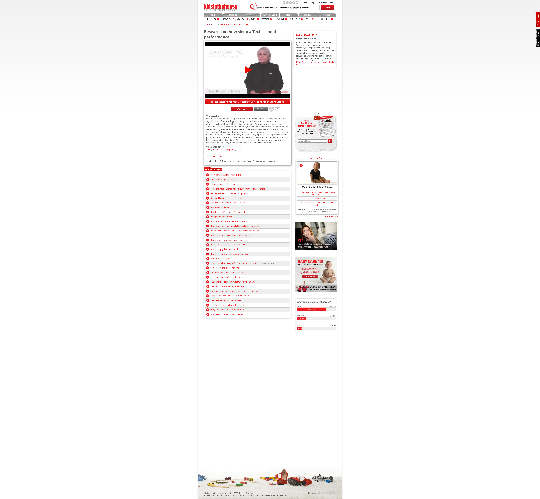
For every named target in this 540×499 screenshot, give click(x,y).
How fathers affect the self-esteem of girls (229, 212)
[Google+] (330, 493)
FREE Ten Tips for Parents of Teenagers (306, 123)
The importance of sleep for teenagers (228, 286)
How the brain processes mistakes (226, 240)
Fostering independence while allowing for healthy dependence (238, 188)
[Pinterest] (326, 493)
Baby (253, 19)
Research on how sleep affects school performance (233, 263)
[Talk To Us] (537, 26)
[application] (247, 70)
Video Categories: (215, 146)
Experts (251, 14)
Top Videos (232, 14)
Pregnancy (226, 19)
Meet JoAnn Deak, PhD (220, 258)
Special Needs (322, 19)
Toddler (265, 19)
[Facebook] (319, 493)
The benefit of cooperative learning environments (233, 281)
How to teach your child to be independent (229, 254)
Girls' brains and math (220, 207)
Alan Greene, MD (321, 209)
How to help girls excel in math (224, 249)
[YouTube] (334, 493)
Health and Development (231, 24)
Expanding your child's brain (222, 184)
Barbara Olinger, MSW (321, 212)
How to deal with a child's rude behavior (228, 244)
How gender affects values (222, 216)
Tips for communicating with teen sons (228, 305)
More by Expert (213, 169)
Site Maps (283, 495)
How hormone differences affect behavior (229, 221)
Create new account (325, 2)
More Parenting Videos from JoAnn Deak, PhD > (315, 63)
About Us (304, 2)
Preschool (279, 19)
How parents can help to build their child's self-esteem (235, 230)
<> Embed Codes (214, 156)
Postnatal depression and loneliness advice (317, 203)
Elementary (295, 19)
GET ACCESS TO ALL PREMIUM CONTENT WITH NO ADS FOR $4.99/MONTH (247, 102)
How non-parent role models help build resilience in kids (235, 226)
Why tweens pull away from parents (226, 314)
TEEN (214, 24)
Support (240, 495)
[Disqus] (247, 353)
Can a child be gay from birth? (223, 179)
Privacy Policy (228, 495)
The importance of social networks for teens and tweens (236, 291)
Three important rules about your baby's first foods (317, 193)
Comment (261, 109)
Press (217, 495)
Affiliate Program (268, 495)
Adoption (241, 19)
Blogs (288, 14)
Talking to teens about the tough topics (228, 272)
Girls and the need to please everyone (227, 202)
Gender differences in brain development (228, 193)
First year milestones (316, 198)
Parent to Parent (270, 14)
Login (313, 2)
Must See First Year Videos (317, 187)
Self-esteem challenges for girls (224, 267)
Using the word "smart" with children (227, 309)
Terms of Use (253, 495)
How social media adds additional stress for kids (232, 235)
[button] (247, 69)
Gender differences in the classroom (226, 198)
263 (270, 108)
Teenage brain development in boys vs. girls (230, 277)
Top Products (326, 14)
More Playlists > (330, 216)
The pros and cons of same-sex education (229, 295)
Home (213, 14)
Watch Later (242, 109)
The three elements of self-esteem (226, 300)
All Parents (210, 19)
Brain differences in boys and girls (225, 174)
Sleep (246, 24)
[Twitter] (322, 493)
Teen (308, 19)
